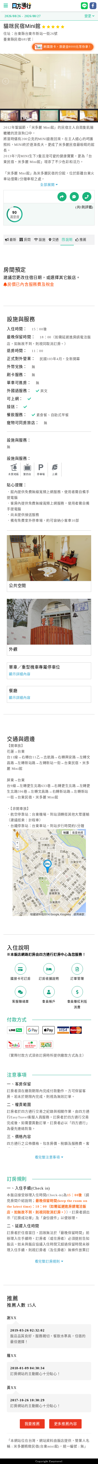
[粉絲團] (74, 196)
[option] (49, 558)
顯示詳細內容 (20, 674)
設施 (42, 239)
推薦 (83, 239)
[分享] (62, 196)
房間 (27, 239)
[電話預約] (86, 196)
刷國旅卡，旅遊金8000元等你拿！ (67, 46)
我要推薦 (32, 1424)
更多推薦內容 (65, 1424)
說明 (69, 239)
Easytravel (55, 1461)
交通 (55, 239)
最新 (13, 239)
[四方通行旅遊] (21, 8)
